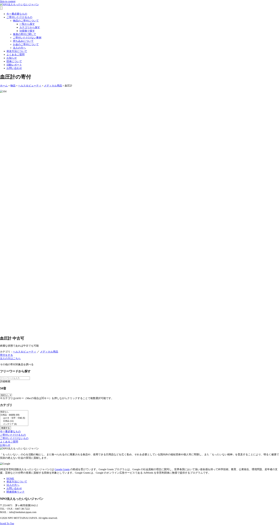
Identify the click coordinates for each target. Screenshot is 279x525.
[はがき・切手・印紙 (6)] (14, 418)
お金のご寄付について (26, 44)
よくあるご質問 (15, 54)
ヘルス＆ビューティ (29, 85)
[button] (6, 355)
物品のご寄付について (26, 20)
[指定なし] (14, 411)
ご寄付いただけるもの (19, 17)
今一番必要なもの (16, 13)
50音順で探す (27, 30)
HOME (10, 478)
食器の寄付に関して (24, 34)
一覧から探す (27, 24)
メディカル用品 (53, 85)
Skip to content (7, 1)
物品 (13, 85)
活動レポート (14, 64)
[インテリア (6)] (14, 424)
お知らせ (11, 58)
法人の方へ (19, 47)
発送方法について (16, 51)
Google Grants (62, 469)
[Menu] (1, 8)
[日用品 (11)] (14, 421)
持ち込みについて (23, 41)
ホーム (4, 85)
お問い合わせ (14, 68)
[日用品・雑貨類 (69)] (14, 415)
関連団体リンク (15, 491)
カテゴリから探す (29, 27)
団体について (14, 61)
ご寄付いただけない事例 (27, 37)
